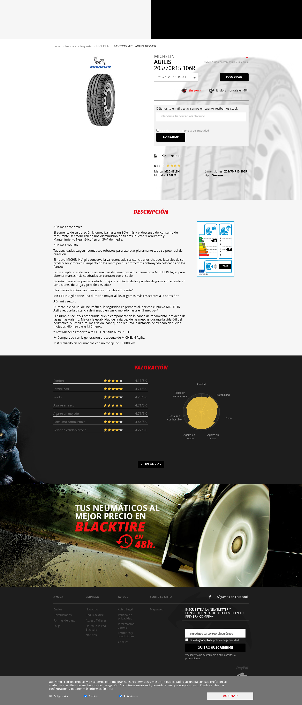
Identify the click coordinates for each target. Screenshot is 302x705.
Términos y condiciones (126, 634)
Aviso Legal (125, 609)
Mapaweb (157, 609)
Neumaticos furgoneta (78, 46)
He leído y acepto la (213, 639)
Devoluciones (62, 615)
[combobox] (176, 77)
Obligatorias (61, 696)
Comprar (234, 77)
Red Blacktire (95, 615)
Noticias (91, 635)
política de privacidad (196, 130)
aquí (110, 689)
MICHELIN (102, 46)
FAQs (56, 626)
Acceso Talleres (96, 620)
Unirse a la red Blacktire (96, 627)
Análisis (93, 696)
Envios (57, 609)
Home (56, 46)
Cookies (123, 642)
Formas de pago (64, 620)
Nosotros (92, 609)
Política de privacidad (125, 616)
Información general (126, 625)
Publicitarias (131, 696)
